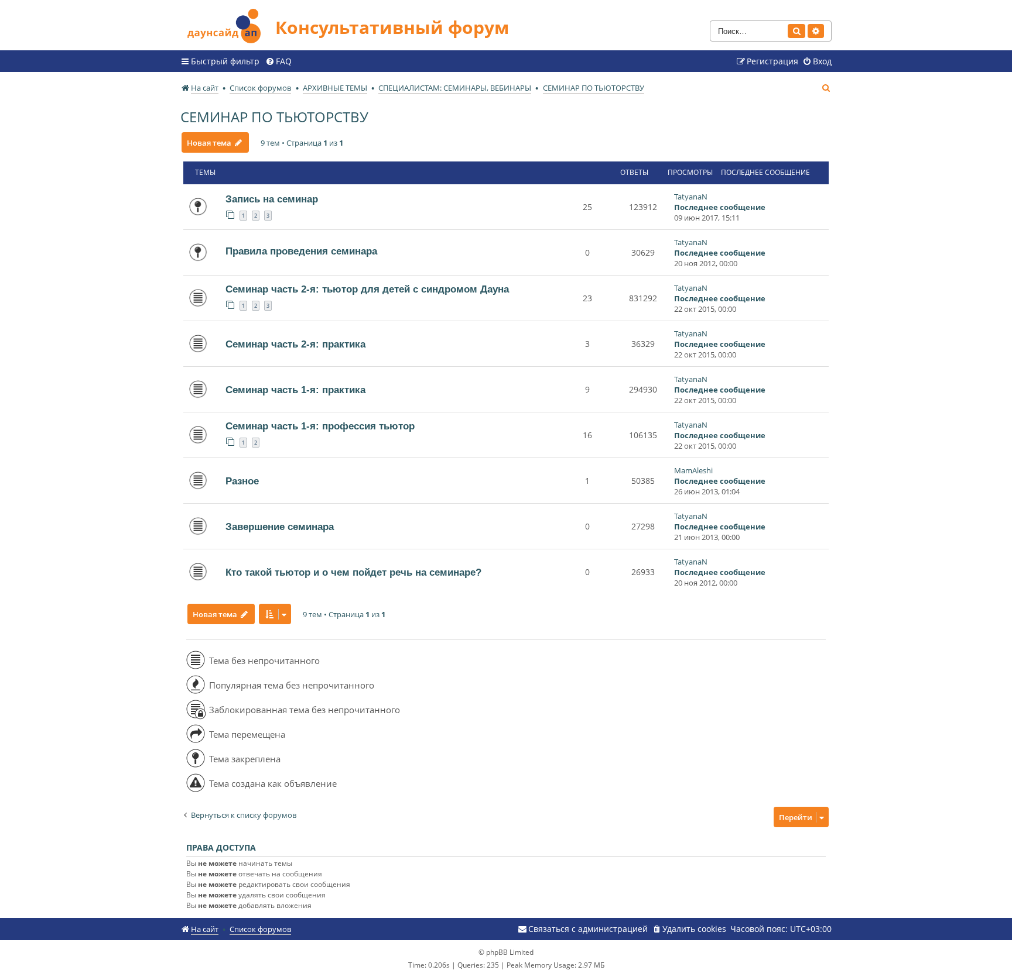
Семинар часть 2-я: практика (295, 344)
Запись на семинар (271, 199)
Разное (242, 481)
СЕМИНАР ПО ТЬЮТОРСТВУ (274, 116)
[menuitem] (278, 61)
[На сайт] (227, 24)
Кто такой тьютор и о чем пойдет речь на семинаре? (353, 572)
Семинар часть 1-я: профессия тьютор (320, 426)
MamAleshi (693, 470)
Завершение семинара (279, 526)
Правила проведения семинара (301, 251)
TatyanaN (690, 196)
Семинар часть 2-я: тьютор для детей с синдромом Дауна (367, 289)
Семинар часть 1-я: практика (295, 389)
